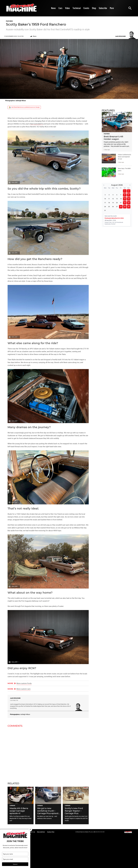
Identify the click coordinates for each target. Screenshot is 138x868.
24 (105, 206)
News (53, 8)
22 (124, 202)
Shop (94, 8)
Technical (77, 8)
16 (128, 198)
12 (113, 198)
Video (67, 8)
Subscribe (103, 8)
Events (86, 8)
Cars (60, 8)
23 (128, 202)
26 (113, 206)
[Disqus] (48, 753)
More (112, 8)
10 (105, 198)
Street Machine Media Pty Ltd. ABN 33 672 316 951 (91, 832)
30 (128, 206)
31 (105, 210)
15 (124, 198)
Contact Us (31, 832)
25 (109, 206)
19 (113, 202)
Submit (15, 864)
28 (121, 206)
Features (9, 21)
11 (109, 198)
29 (124, 206)
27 (117, 206)
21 (121, 202)
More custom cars (23, 689)
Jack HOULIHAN (15, 698)
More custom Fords (24, 683)
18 (109, 202)
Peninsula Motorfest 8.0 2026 (114, 218)
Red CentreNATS (36, 124)
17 (105, 202)
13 (117, 198)
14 (121, 198)
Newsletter (41, 832)
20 (117, 202)
